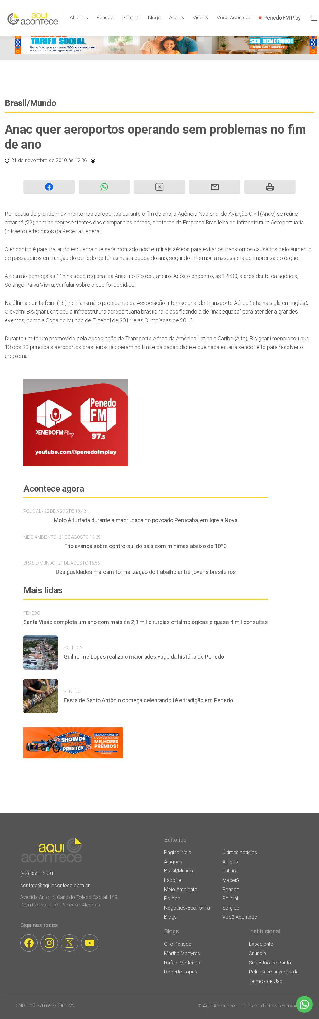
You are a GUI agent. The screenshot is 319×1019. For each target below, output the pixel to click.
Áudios (176, 18)
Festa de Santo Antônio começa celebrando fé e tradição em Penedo (148, 700)
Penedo (105, 18)
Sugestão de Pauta (270, 963)
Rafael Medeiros (182, 963)
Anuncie (257, 953)
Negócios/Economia (187, 908)
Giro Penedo (178, 944)
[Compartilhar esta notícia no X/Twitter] (159, 187)
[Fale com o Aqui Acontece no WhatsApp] (304, 1004)
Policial (230, 898)
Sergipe (130, 18)
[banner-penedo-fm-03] (75, 465)
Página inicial (178, 852)
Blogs (154, 18)
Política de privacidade (274, 972)
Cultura (229, 871)
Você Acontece (234, 18)
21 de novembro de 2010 (39, 160)
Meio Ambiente (180, 889)
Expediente (261, 944)
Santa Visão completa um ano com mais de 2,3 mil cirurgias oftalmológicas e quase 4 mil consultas (145, 622)
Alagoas (79, 18)
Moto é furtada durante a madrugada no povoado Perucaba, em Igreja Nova (145, 520)
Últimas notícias (239, 852)
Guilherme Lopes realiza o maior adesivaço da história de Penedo (144, 656)
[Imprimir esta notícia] (270, 187)
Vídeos (200, 18)
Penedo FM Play (282, 17)
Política (172, 898)
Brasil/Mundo (30, 103)
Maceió (230, 880)
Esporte (172, 880)
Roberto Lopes (180, 972)
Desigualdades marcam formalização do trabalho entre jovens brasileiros (146, 572)
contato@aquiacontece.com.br (55, 885)
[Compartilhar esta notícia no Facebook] (49, 187)
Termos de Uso (266, 981)
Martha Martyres (182, 953)
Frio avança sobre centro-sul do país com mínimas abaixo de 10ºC (145, 546)
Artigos (230, 862)
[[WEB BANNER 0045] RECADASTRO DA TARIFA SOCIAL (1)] (166, 52)
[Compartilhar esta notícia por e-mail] (214, 187)
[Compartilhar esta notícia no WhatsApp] (104, 187)
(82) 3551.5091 (37, 874)
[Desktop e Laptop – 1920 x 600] (73, 758)
